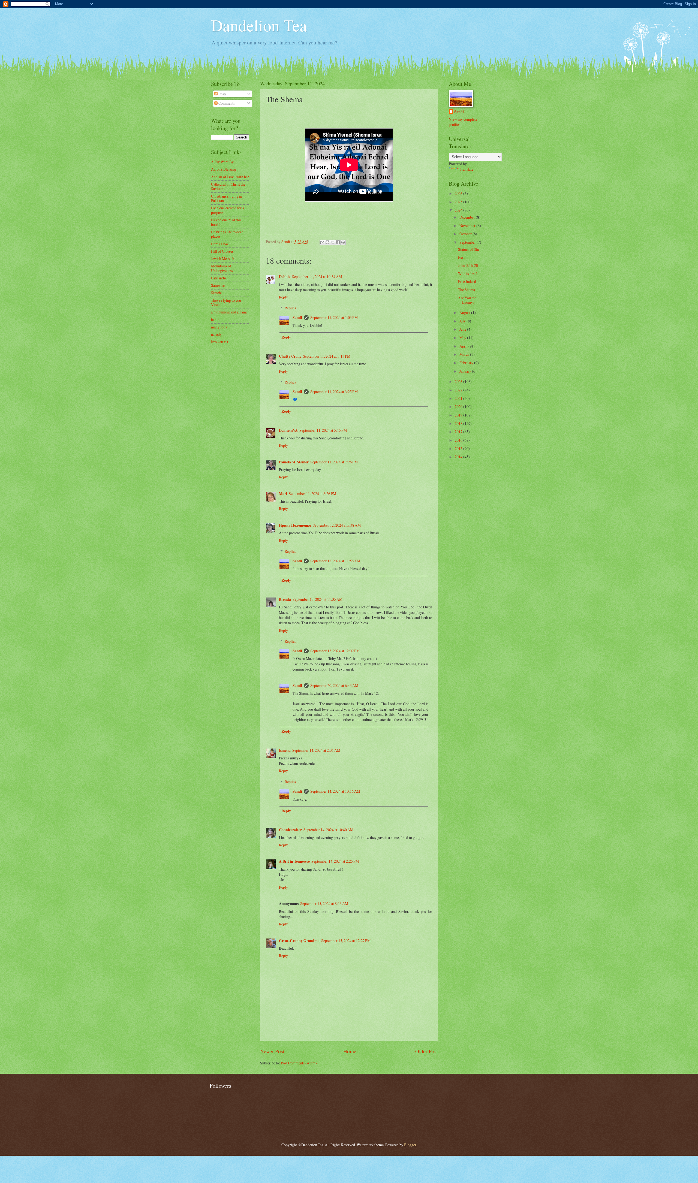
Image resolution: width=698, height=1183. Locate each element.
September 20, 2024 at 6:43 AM (334, 685)
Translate (466, 169)
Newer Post (272, 1051)
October (466, 233)
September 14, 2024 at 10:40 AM (328, 829)
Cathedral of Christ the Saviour (228, 186)
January (465, 371)
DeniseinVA (288, 430)
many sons (219, 327)
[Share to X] (332, 242)
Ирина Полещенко (295, 525)
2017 (459, 431)
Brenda (285, 599)
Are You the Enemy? (467, 300)
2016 (459, 440)
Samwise (218, 285)
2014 (459, 456)
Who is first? (467, 273)
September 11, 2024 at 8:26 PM (312, 493)
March (464, 354)
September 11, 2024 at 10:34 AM (317, 276)
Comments (226, 103)
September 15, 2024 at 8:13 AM (324, 903)
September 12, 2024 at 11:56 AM (335, 560)
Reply (283, 297)
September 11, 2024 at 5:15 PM (323, 430)
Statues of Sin (468, 249)
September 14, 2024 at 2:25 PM (335, 861)
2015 (459, 448)
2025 (459, 201)
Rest (461, 257)
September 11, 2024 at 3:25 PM (334, 391)
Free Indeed (467, 281)
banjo (215, 319)
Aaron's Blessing (223, 169)
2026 (459, 193)
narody (216, 334)
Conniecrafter (290, 829)
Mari (283, 493)
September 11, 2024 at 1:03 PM (334, 317)
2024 (459, 210)
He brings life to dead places (227, 234)
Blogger (410, 1144)
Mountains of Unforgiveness (222, 268)
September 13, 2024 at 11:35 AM (317, 599)
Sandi (297, 317)
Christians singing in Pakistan (226, 198)
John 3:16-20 (468, 265)
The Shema (466, 289)
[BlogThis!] (327, 242)
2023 (459, 381)
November (467, 225)
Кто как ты (219, 341)
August (465, 312)
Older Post (426, 1051)
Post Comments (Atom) (299, 1063)
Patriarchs (218, 277)
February (466, 362)
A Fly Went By (222, 161)
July (463, 321)
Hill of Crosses (222, 251)
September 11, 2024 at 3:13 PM (326, 356)
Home (349, 1051)
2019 (459, 415)
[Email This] (322, 242)
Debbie (284, 276)
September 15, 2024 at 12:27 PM (346, 940)
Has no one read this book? (226, 222)
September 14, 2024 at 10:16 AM (335, 791)
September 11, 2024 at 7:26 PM (334, 461)
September (468, 242)
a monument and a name (229, 312)
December (467, 217)
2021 (459, 398)
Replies (290, 307)
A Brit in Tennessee (294, 861)
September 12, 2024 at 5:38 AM (337, 525)
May (463, 337)
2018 (459, 423)
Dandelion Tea (259, 25)
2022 (459, 390)
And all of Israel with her (230, 176)
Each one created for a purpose (227, 210)
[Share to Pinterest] (343, 242)
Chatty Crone (290, 356)
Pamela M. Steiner (294, 462)
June (463, 329)
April (463, 346)
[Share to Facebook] (338, 242)
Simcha (216, 292)
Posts (222, 93)
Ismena (285, 750)
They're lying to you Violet (226, 302)
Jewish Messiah (222, 258)
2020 (459, 406)
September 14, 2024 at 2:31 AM (316, 750)
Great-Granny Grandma (299, 940)
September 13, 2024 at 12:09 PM (335, 650)
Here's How (219, 243)
